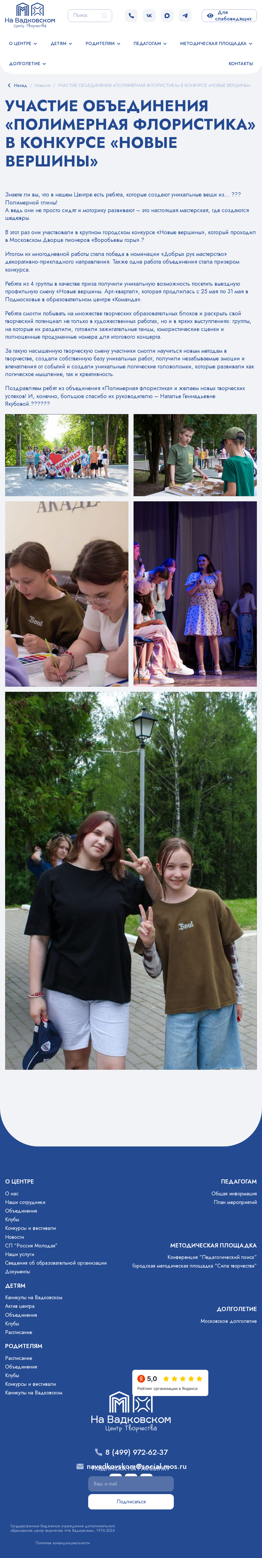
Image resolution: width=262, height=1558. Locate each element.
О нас (12, 1193)
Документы (17, 1271)
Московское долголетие (229, 1321)
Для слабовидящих (233, 16)
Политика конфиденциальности (62, 1543)
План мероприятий (235, 1202)
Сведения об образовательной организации (56, 1263)
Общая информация (234, 1193)
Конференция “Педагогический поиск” (212, 1257)
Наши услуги (19, 1254)
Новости (14, 1237)
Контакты (241, 63)
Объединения (21, 1211)
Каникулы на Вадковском (33, 1297)
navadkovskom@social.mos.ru (137, 1466)
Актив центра (20, 1306)
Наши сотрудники (25, 1202)
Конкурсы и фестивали (30, 1228)
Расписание (18, 1332)
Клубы (12, 1219)
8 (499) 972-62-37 (136, 1452)
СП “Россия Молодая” (31, 1245)
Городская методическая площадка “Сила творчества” (194, 1265)
